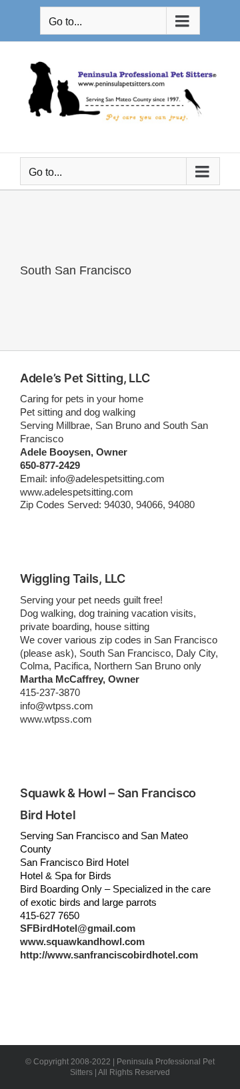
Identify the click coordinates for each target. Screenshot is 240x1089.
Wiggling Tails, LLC (72, 578)
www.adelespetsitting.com (76, 492)
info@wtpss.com (56, 705)
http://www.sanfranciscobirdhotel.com (109, 954)
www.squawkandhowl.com (82, 941)
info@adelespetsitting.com (107, 478)
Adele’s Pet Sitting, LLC (85, 378)
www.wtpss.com (56, 719)
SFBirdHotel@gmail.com (77, 928)
